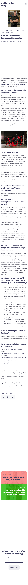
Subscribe (14, 567)
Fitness (14, 30)
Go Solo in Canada (20, 30)
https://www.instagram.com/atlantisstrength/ (13, 357)
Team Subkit (12, 41)
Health (3, 32)
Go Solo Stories (9, 32)
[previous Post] (14, 492)
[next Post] (14, 477)
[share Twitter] (3, 397)
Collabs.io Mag (7, 4)
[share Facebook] (8, 397)
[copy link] (12, 397)
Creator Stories (8, 30)
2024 (2, 30)
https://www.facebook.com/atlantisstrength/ (13, 353)
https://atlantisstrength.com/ (14, 349)
